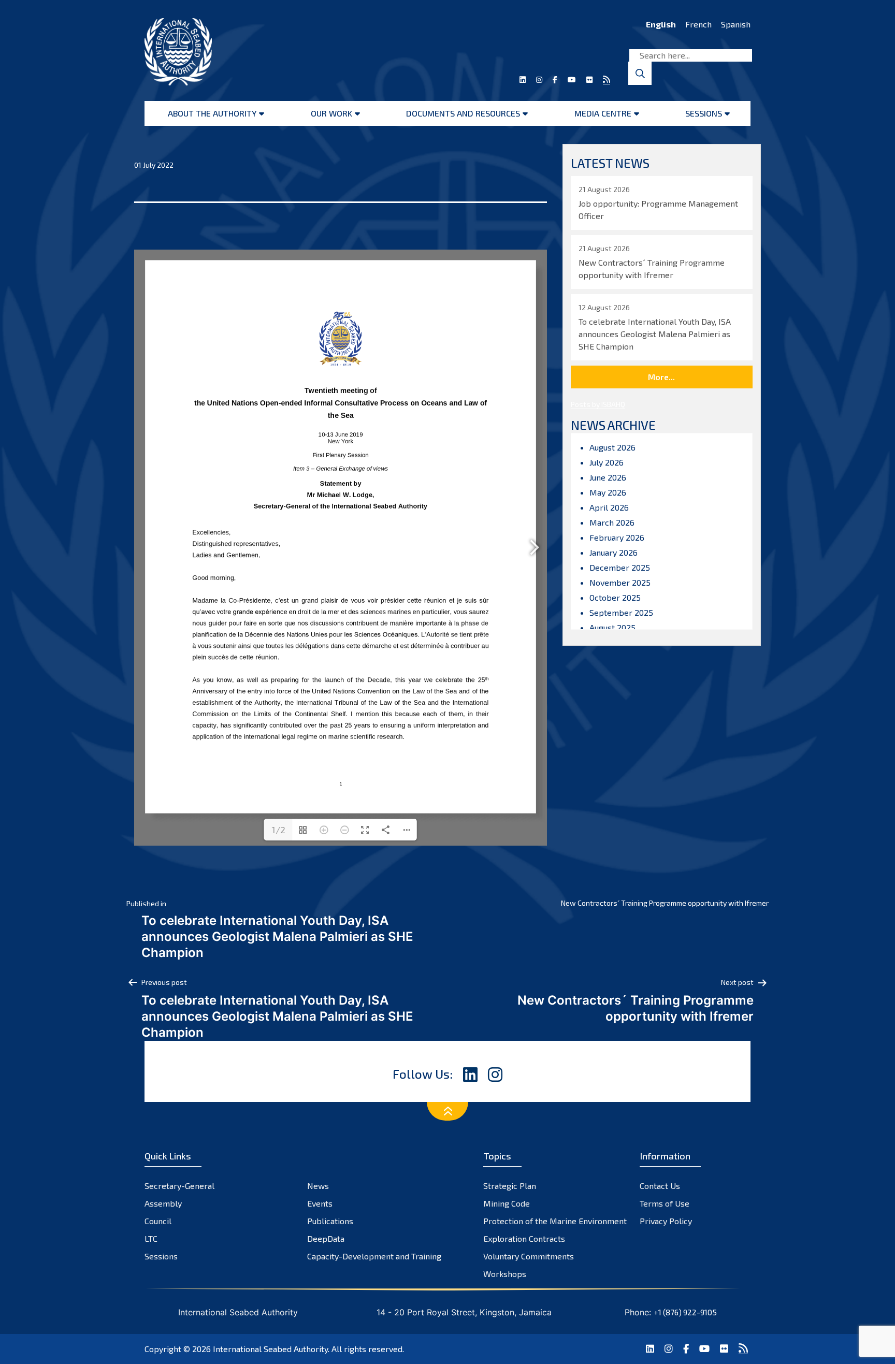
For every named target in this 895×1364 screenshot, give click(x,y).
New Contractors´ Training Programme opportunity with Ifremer (665, 902)
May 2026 (607, 492)
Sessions (703, 113)
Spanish (735, 24)
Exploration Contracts (524, 1238)
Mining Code (506, 1203)
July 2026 (606, 462)
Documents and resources (463, 113)
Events (320, 1203)
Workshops (504, 1274)
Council (158, 1221)
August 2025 (612, 627)
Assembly (163, 1203)
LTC (151, 1238)
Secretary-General (179, 1186)
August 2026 (612, 447)
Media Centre (602, 113)
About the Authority (212, 113)
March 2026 (611, 522)
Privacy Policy (666, 1221)
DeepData (325, 1238)
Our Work (331, 113)
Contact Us (660, 1186)
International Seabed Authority (270, 1349)
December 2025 (619, 567)
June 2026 (607, 477)
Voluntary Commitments (528, 1256)
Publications (330, 1221)
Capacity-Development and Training (374, 1256)
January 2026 (613, 552)
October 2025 (615, 597)
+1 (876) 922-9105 (685, 1312)
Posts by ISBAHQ (598, 404)
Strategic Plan (509, 1186)
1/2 (278, 829)
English (661, 24)
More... (661, 377)
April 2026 (609, 507)
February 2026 (616, 537)
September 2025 (621, 612)
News (318, 1186)
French (698, 24)
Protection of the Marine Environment (555, 1221)
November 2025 (620, 582)
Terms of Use (664, 1203)
